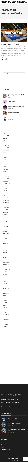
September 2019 (6, 269)
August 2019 (5, 271)
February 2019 (6, 286)
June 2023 (5, 162)
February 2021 (6, 228)
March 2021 (5, 226)
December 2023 (6, 147)
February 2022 (6, 200)
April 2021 (5, 224)
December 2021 (6, 205)
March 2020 (5, 255)
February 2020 (6, 257)
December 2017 (6, 317)
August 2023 (5, 157)
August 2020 (5, 243)
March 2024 (5, 143)
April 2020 (5, 252)
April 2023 (5, 166)
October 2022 (5, 181)
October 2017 (5, 321)
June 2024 (5, 138)
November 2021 (6, 207)
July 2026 (5, 131)
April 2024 (5, 140)
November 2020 (6, 236)
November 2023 (6, 150)
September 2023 (6, 154)
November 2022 (6, 178)
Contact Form (4, 451)
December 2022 (6, 176)
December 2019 (6, 262)
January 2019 (6, 288)
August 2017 (5, 326)
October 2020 (5, 238)
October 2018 (5, 295)
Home (2, 444)
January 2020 (6, 259)
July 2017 (5, 329)
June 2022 (5, 190)
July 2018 (5, 302)
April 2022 (5, 195)
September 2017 (6, 324)
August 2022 (5, 185)
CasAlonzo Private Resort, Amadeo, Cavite (13, 44)
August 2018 (5, 300)
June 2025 (5, 133)
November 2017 (6, 319)
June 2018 (5, 305)
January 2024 (6, 145)
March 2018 (5, 309)
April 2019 (5, 281)
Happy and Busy (8, 57)
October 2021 (5, 209)
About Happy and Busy (6, 449)
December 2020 (6, 233)
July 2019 (5, 274)
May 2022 (5, 193)
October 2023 (5, 152)
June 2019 (5, 276)
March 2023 (5, 169)
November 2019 (6, 264)
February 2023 (6, 171)
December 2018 (6, 290)
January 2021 (6, 231)
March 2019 (5, 283)
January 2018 (6, 314)
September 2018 (6, 298)
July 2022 (5, 188)
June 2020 (5, 248)
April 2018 (5, 307)
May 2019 (5, 278)
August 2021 (5, 214)
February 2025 (6, 135)
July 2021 (5, 216)
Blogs (2, 447)
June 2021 (5, 219)
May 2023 (5, 164)
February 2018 (6, 312)
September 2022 (6, 183)
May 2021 (5, 221)
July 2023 (5, 159)
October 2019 (5, 267)
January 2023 (6, 174)
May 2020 (5, 250)
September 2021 (6, 212)
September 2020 (6, 240)
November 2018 (6, 293)
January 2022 (6, 202)
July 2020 (5, 245)
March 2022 (5, 197)
